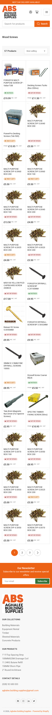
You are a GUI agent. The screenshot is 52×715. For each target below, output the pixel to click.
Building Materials (10, 625)
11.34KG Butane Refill (12, 662)
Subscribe (42, 581)
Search (44, 23)
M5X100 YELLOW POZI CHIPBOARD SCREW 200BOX (14, 285)
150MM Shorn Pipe (11, 666)
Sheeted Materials (11, 636)
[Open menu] (46, 12)
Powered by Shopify (41, 711)
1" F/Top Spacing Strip (13, 655)
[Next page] (37, 553)
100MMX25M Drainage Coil (15, 658)
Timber (5, 633)
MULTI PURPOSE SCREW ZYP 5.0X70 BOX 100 (12, 451)
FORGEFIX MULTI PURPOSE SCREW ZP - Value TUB (14, 83)
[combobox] (26, 24)
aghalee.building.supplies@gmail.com (20, 690)
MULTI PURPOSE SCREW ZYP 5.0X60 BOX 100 (36, 171)
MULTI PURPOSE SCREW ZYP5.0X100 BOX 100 (13, 209)
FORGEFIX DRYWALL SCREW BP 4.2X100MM (37, 286)
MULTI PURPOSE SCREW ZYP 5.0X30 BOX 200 (12, 489)
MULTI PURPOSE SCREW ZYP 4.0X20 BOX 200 (36, 247)
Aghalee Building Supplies (20, 711)
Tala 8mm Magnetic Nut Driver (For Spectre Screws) (14, 413)
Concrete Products (11, 640)
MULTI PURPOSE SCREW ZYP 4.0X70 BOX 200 (36, 527)
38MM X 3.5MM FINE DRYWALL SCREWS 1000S (13, 365)
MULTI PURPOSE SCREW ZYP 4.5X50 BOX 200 (12, 527)
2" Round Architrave (11, 670)
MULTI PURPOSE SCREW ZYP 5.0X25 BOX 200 (36, 489)
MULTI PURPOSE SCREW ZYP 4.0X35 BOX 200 (12, 247)
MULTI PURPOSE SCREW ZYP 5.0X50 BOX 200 (36, 451)
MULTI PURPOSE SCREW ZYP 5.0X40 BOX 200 (36, 123)
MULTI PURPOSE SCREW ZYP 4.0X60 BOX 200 (12, 171)
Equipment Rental (10, 629)
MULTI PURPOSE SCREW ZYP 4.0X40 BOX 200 (36, 209)
